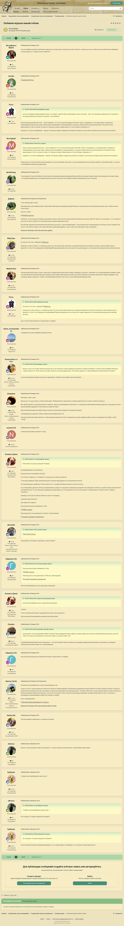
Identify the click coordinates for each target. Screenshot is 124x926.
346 (12, 576)
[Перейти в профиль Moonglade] (11, 145)
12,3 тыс (12, 378)
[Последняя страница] (27, 38)
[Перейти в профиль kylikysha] (11, 779)
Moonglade (11, 138)
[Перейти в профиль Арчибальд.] (11, 179)
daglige (15, 28)
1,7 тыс (12, 215)
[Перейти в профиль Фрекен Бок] (11, 275)
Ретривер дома (25, 30)
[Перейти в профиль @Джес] (11, 205)
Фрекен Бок (11, 269)
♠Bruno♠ (11, 744)
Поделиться (100, 29)
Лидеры (45, 8)
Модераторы (36, 11)
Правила (25, 11)
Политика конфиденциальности (62, 919)
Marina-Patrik (11, 681)
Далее (23, 38)
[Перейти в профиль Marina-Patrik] (11, 688)
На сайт (17, 8)
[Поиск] (120, 8)
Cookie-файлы (79, 919)
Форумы (16, 11)
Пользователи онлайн (50, 11)
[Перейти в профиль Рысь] (11, 111)
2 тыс (12, 471)
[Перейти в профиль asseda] (11, 83)
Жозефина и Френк (11, 46)
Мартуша (11, 238)
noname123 (11, 428)
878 (12, 347)
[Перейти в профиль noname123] (11, 434)
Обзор (25, 8)
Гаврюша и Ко (11, 559)
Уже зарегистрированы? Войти (98, 3)
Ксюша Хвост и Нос (11, 360)
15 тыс (12, 541)
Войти (90, 883)
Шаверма (11, 394)
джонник (11, 525)
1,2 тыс (12, 255)
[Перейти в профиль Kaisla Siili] (11, 722)
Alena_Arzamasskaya (11, 330)
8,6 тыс (12, 641)
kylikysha (11, 772)
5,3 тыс (12, 789)
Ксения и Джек (11, 454)
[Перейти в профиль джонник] (11, 531)
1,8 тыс (12, 444)
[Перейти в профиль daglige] (5, 30)
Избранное (55, 8)
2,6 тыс (12, 189)
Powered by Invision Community (62, 923)
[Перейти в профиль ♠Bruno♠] (11, 750)
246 (12, 93)
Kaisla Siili (11, 715)
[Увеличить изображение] (27, 80)
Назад (8, 38)
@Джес (11, 199)
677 (12, 64)
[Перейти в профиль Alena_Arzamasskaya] (11, 337)
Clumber (11, 624)
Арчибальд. (11, 172)
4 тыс (12, 732)
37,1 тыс (12, 698)
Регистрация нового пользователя (34, 883)
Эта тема (113, 8)
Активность (35, 8)
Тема (48, 919)
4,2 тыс (12, 410)
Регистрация (117, 3)
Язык (42, 919)
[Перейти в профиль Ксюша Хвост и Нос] (11, 368)
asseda (11, 76)
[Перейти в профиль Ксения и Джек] (11, 461)
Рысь (11, 105)
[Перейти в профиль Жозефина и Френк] (11, 54)
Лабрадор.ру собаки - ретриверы (51, 3)
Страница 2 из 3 (36, 38)
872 (12, 760)
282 (12, 155)
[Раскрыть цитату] (24, 109)
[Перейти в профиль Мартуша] (11, 245)
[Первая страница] (4, 38)
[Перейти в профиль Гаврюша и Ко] (11, 565)
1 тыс (12, 121)
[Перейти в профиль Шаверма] (11, 400)
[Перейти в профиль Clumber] (11, 631)
